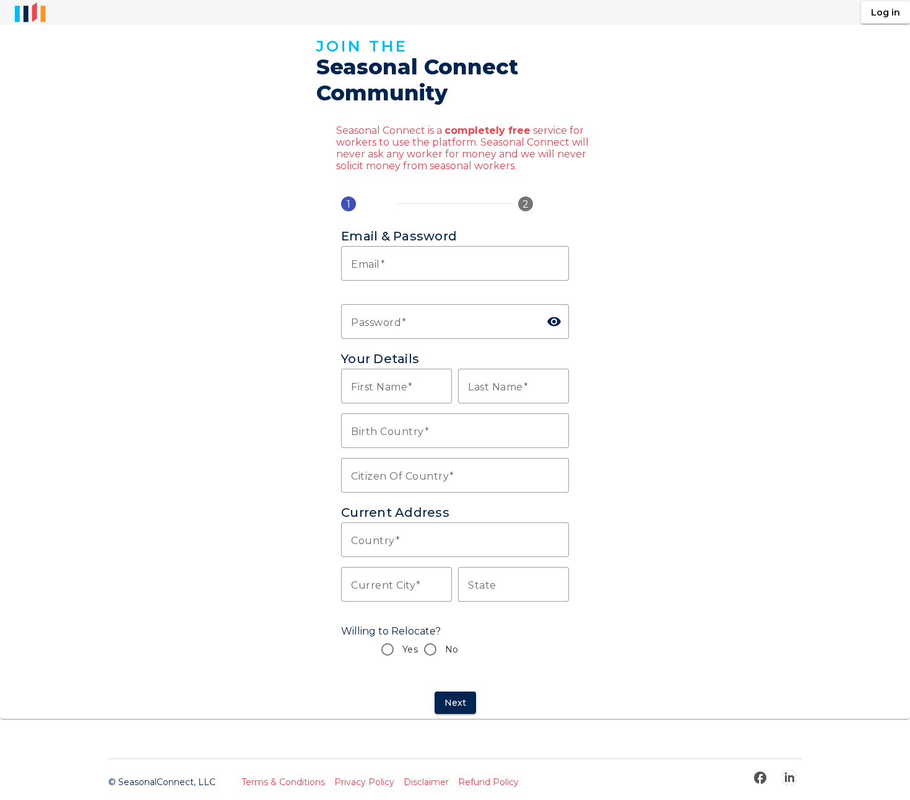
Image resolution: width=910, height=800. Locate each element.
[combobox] (455, 430)
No (452, 649)
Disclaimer (426, 782)
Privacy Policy (364, 782)
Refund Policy (488, 782)
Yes (410, 649)
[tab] (366, 204)
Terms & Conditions (283, 782)
